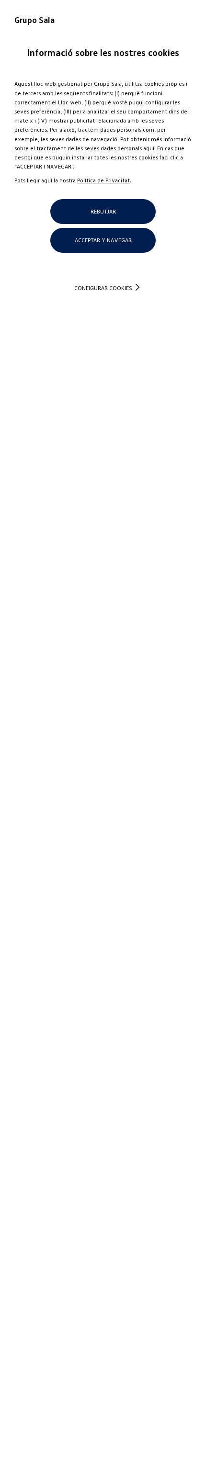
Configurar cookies (103, 288)
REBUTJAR (103, 211)
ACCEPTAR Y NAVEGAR (103, 240)
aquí (148, 148)
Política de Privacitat (103, 180)
